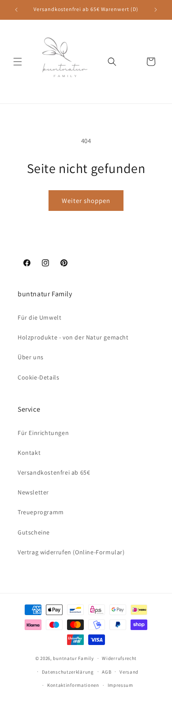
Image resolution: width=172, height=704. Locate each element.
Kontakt (29, 453)
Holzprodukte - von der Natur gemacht (73, 337)
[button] (17, 61)
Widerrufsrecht (119, 658)
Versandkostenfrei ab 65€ (54, 472)
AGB (106, 672)
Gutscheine (34, 532)
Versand (129, 672)
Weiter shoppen (86, 200)
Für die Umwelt (39, 317)
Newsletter (33, 492)
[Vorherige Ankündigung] (16, 9)
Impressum (120, 685)
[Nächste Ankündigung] (155, 9)
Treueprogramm (41, 512)
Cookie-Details (38, 377)
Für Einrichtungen (43, 433)
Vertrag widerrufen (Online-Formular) (71, 552)
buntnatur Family (73, 658)
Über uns (31, 357)
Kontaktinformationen (73, 685)
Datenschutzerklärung (68, 672)
